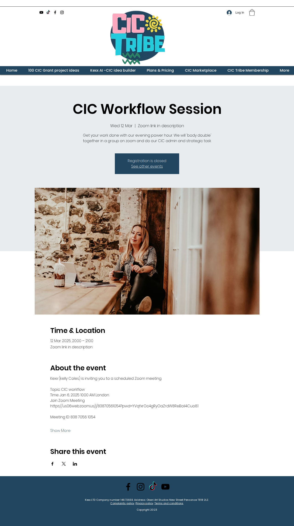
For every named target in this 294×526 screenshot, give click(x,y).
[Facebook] (55, 12)
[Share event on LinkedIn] (75, 464)
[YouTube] (41, 12)
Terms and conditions (168, 503)
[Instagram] (62, 12)
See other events (147, 166)
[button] (252, 12)
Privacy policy (144, 503)
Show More (60, 430)
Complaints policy (122, 503)
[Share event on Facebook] (52, 464)
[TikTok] (48, 12)
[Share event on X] (64, 464)
